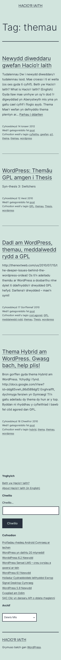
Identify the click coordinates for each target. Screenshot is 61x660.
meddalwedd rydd (12, 319)
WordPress (34, 647)
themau (15, 138)
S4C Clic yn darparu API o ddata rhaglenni (28, 598)
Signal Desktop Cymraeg (17, 582)
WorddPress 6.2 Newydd (17, 557)
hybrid (32, 429)
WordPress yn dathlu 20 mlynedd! (23, 552)
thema (5, 138)
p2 (51, 134)
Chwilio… (8, 502)
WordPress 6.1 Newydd (16, 572)
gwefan (44, 134)
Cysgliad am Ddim (13, 593)
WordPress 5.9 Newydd (17, 588)
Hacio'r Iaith (30, 6)
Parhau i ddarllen (31, 114)
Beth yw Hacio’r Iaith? (15, 483)
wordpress (26, 138)
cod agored (35, 315)
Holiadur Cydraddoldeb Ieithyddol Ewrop (27, 577)
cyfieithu (34, 134)
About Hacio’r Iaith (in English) (21, 488)
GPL (31, 206)
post (32, 130)
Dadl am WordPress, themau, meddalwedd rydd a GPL (29, 249)
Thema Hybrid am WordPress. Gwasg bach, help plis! (25, 358)
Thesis (48, 206)
